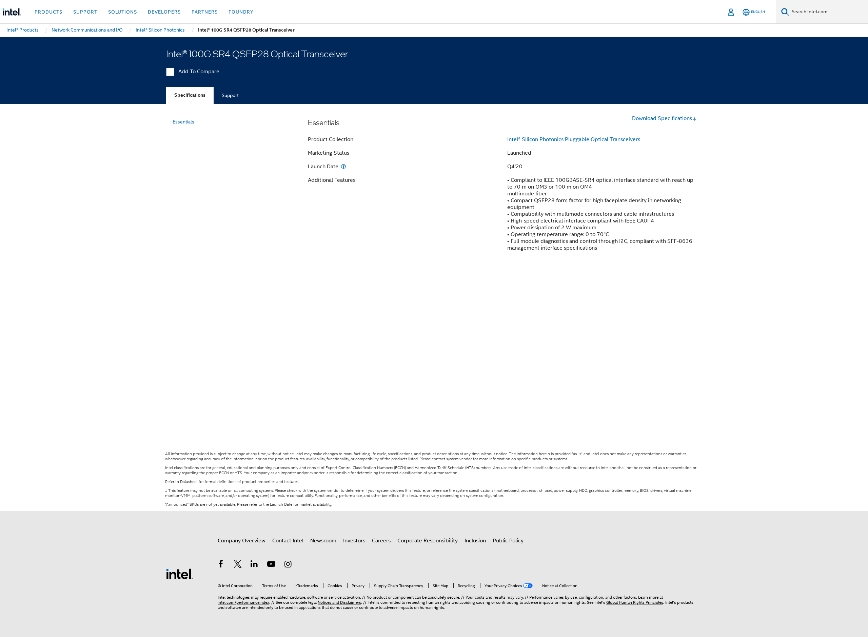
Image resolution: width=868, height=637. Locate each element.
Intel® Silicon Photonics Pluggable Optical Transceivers (573, 139)
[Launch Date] (343, 166)
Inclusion (475, 540)
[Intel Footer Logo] (179, 573)
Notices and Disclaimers (339, 602)
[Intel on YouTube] (271, 565)
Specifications (189, 95)
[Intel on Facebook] (220, 565)
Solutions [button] (122, 12)
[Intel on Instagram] (288, 565)
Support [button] (85, 12)
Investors (354, 540)
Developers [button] (164, 12)
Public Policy (508, 540)
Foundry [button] (241, 12)
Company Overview (241, 540)
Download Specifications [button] (662, 118)
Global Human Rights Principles (634, 602)
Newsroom (323, 540)
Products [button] (48, 12)
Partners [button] (205, 12)
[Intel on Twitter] (237, 565)
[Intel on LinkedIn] (254, 565)
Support (230, 95)
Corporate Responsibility (427, 540)
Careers (381, 540)
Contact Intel (287, 540)
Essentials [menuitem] (183, 122)
